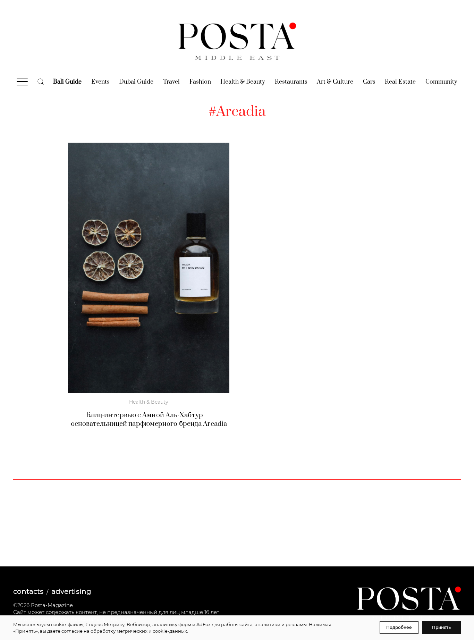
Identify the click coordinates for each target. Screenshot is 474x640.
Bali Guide (67, 82)
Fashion (200, 82)
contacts (28, 591)
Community (441, 82)
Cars (369, 82)
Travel (171, 82)
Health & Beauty (242, 82)
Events (100, 82)
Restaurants (291, 82)
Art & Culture (335, 82)
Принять (441, 627)
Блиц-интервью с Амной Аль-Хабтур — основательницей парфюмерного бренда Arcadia (149, 419)
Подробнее (399, 627)
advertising (71, 591)
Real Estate (400, 82)
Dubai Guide (136, 82)
